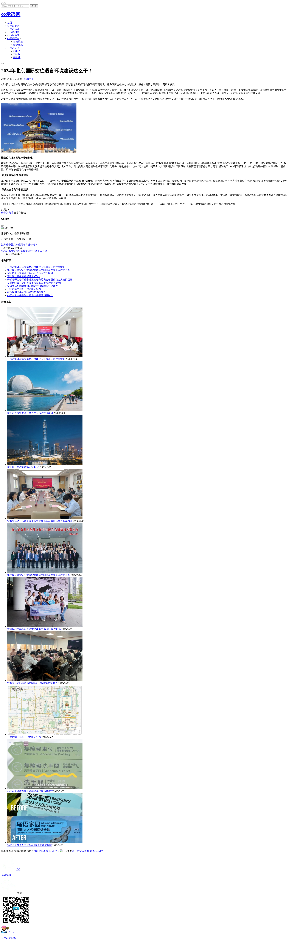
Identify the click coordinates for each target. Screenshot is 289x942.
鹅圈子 (16, 51)
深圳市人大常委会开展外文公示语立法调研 (30, 273)
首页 (9, 22)
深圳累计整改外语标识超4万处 (23, 276)
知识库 (16, 54)
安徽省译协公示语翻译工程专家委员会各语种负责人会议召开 (39, 279)
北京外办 (29, 79)
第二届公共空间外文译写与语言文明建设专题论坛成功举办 (38, 270)
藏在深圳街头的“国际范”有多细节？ (26, 292)
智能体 (16, 57)
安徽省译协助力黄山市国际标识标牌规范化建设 (32, 286)
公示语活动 (13, 35)
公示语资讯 (13, 25)
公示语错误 (13, 29)
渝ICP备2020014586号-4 (46, 851)
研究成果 (18, 44)
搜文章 (34, 6)
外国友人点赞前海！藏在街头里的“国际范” (30, 295)
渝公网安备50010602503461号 (87, 851)
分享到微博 (7, 212)
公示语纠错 (13, 32)
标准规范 (18, 41)
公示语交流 (13, 48)
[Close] (2, 225)
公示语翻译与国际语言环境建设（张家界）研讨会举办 (36, 267)
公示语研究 (13, 38)
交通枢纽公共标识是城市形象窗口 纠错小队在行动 (34, 282)
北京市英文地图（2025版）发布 (24, 289)
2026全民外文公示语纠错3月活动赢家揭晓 (29, 845)
